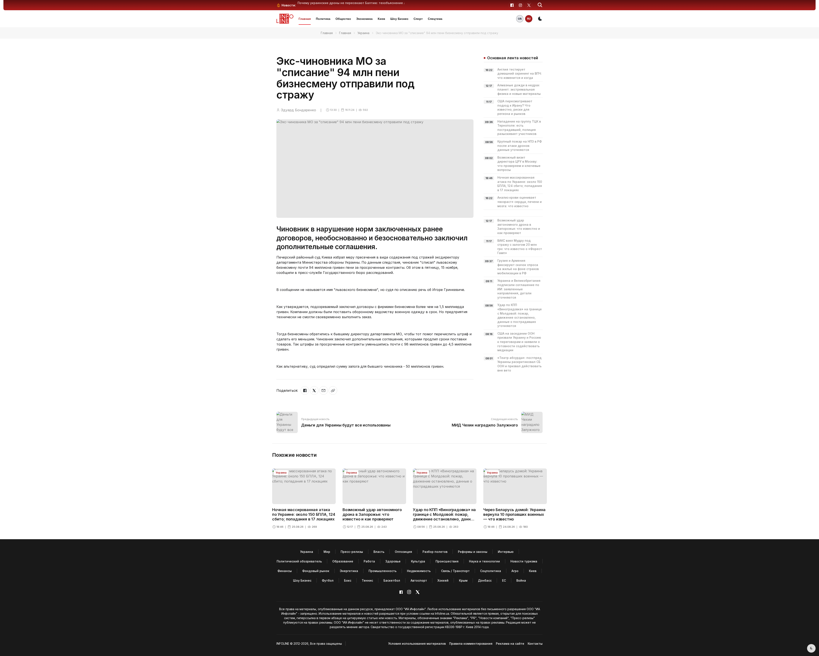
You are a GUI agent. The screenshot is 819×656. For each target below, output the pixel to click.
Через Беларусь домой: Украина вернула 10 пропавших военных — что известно (514, 514)
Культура (418, 561)
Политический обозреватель (299, 561)
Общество (343, 18)
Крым (463, 580)
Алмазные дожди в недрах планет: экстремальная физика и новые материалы (519, 89)
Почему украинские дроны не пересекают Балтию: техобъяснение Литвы (356, 3)
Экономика (364, 18)
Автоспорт (419, 580)
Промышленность (382, 571)
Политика (323, 18)
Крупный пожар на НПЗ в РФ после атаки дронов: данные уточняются (519, 146)
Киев (381, 18)
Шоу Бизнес (399, 18)
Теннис (367, 580)
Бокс (347, 580)
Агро (514, 571)
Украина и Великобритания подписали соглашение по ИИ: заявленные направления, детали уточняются (518, 289)
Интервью (506, 551)
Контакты (535, 643)
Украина (363, 33)
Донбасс (485, 580)
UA (520, 18)
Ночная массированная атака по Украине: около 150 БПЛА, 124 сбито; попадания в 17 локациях (303, 514)
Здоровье (393, 561)
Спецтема (435, 18)
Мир (327, 551)
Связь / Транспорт (455, 571)
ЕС (504, 580)
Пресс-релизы (352, 551)
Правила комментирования (470, 643)
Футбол (328, 580)
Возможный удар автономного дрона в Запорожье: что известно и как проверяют (372, 514)
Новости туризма (523, 561)
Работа (369, 561)
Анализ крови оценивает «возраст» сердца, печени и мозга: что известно (519, 202)
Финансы (284, 571)
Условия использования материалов (417, 643)
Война (521, 580)
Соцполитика (490, 571)
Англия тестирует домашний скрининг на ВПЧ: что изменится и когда (519, 73)
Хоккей (443, 580)
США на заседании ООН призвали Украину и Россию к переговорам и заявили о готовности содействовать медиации (519, 342)
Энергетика (349, 571)
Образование (342, 561)
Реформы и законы (472, 551)
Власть (378, 551)
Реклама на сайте (510, 643)
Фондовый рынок (315, 571)
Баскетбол (391, 580)
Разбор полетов (435, 551)
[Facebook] (305, 390)
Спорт (418, 18)
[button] (540, 5)
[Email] (323, 390)
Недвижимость (419, 571)
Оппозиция (403, 551)
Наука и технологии (484, 561)
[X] (314, 390)
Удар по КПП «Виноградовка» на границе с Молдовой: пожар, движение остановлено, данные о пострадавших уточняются (444, 516)
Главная (305, 18)
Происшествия (447, 561)
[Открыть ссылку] (333, 390)
